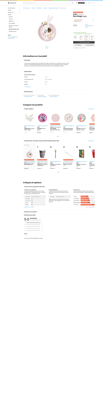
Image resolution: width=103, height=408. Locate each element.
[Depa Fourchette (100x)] (68, 156)
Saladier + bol (11, 21)
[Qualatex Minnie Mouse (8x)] (42, 122)
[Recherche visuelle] (72, 3)
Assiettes (11, 16)
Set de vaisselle (12, 23)
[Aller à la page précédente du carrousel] (25, 123)
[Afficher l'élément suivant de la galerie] (71, 28)
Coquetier (11, 19)
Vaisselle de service (12, 31)
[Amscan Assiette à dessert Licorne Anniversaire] (81, 122)
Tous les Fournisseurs (53, 96)
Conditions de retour (28, 96)
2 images (47, 47)
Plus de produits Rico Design (89, 25)
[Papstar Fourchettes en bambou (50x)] (55, 156)
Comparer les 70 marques (29, 207)
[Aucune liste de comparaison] (89, 3)
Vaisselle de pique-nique (14, 29)
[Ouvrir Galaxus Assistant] (86, 3)
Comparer (79, 45)
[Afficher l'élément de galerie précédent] (23, 28)
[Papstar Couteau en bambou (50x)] (81, 156)
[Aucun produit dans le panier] (94, 3)
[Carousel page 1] (46, 46)
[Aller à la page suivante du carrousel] (93, 123)
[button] (93, 19)
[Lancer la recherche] (24, 3)
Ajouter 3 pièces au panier (85, 42)
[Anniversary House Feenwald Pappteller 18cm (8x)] (68, 122)
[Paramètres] (76, 3)
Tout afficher (90, 109)
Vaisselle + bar (10, 12)
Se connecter (81, 2)
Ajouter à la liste (90, 45)
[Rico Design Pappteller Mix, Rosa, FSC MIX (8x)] (55, 122)
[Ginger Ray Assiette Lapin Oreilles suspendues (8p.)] (29, 122)
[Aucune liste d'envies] (91, 3)
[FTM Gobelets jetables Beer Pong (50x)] (94, 156)
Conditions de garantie (42, 96)
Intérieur (9, 10)
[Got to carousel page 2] (47, 46)
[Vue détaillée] (34, 201)
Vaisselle (9, 14)
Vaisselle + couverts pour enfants (13, 26)
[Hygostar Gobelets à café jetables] (42, 156)
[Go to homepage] (12, 3)
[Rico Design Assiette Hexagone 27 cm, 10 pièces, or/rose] (94, 122)
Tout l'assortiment (11, 8)
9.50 (75, 14)
